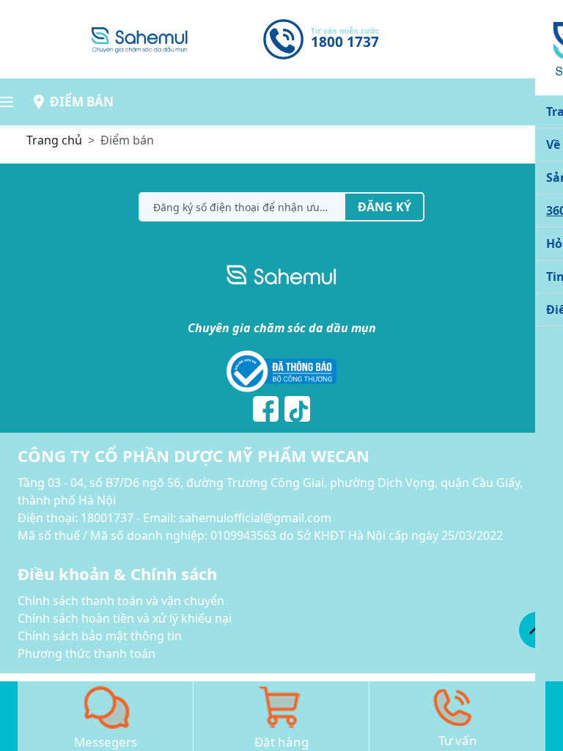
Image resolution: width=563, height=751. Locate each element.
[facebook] (266, 409)
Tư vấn (457, 740)
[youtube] (297, 409)
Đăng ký (384, 207)
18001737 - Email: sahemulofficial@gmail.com (206, 518)
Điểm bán (82, 101)
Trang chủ (54, 140)
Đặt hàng (281, 741)
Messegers (105, 741)
